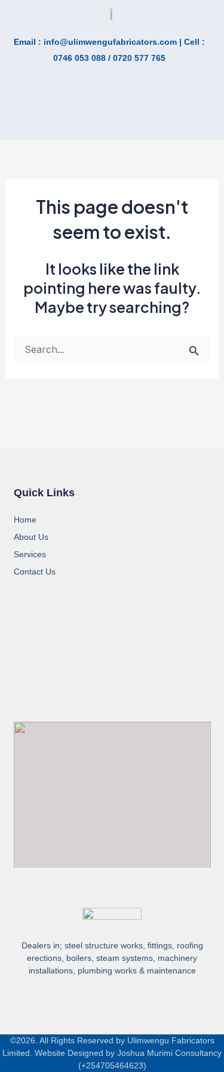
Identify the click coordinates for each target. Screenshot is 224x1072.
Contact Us (35, 571)
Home (25, 519)
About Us (31, 537)
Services (30, 554)
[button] (53, 115)
